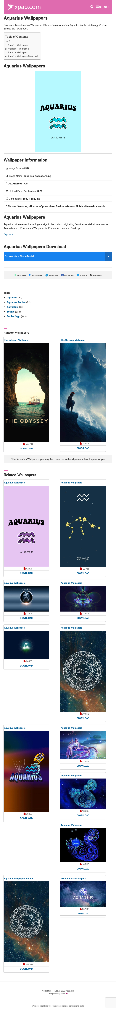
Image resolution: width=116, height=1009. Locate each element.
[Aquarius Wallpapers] (58, 111)
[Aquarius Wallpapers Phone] (26, 921)
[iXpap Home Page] (24, 6)
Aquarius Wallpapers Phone (18, 878)
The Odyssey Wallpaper (16, 339)
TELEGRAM (53, 275)
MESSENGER (37, 275)
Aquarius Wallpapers (17, 44)
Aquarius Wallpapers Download (23, 56)
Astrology (13, 307)
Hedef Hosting (49, 1005)
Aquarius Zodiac (16, 302)
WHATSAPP (21, 275)
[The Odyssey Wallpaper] (26, 392)
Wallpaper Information (18, 48)
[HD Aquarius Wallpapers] (83, 894)
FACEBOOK (69, 275)
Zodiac (11, 311)
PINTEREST (97, 275)
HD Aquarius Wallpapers (73, 878)
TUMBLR (83, 275)
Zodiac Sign (14, 316)
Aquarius (8, 234)
